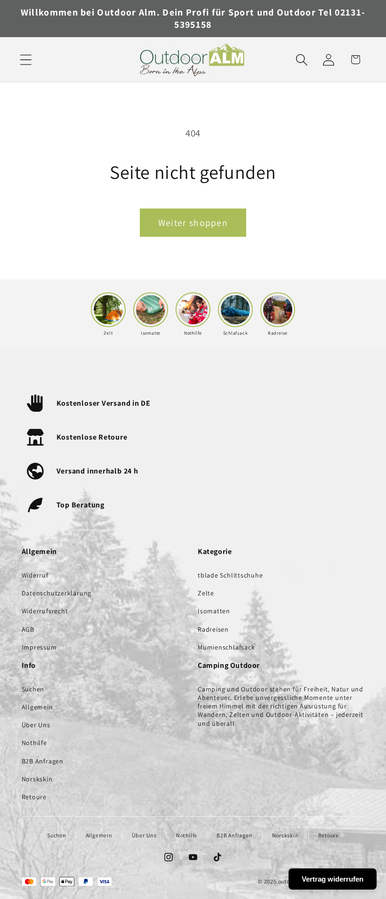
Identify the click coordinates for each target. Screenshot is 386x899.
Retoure (34, 797)
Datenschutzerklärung (57, 593)
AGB (28, 629)
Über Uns (36, 725)
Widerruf (35, 575)
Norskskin (37, 779)
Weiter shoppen (193, 223)
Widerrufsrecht (45, 611)
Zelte (206, 593)
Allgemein (37, 707)
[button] (25, 59)
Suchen (33, 689)
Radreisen (213, 629)
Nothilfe (34, 742)
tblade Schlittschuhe (230, 575)
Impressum (39, 647)
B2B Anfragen (43, 761)
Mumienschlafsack (226, 647)
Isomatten (214, 611)
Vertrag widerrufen (332, 879)
